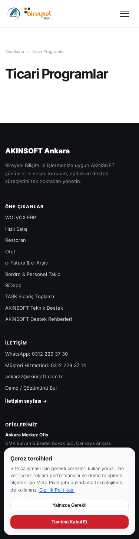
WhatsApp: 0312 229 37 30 (36, 354)
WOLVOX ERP (20, 217)
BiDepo (13, 285)
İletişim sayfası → (26, 401)
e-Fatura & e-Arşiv (26, 263)
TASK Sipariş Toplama (29, 296)
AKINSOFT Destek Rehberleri (38, 319)
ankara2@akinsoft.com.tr (34, 376)
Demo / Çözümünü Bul (31, 388)
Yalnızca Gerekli (69, 505)
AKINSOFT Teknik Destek (34, 308)
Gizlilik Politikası (57, 490)
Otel (10, 251)
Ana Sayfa (14, 51)
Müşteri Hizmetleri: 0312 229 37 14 (45, 365)
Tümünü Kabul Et (69, 522)
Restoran (15, 240)
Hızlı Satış (16, 229)
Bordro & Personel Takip (32, 274)
